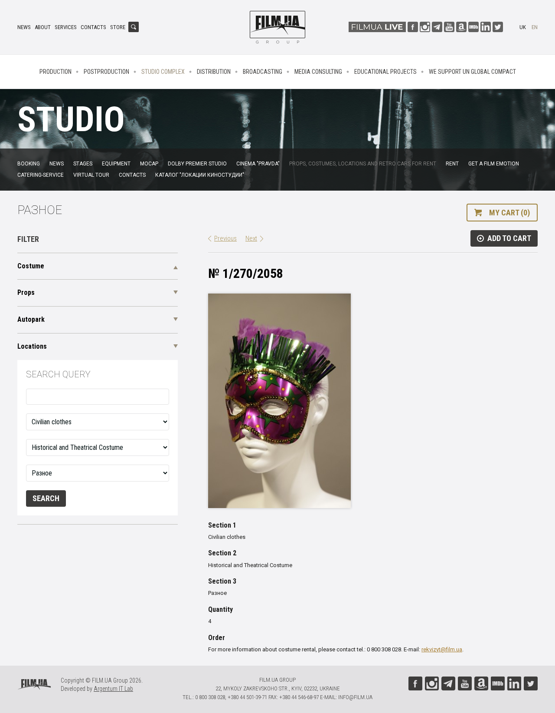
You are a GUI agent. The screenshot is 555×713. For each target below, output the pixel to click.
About (43, 27)
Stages (82, 164)
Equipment (116, 164)
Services (66, 27)
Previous (225, 238)
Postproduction (106, 71)
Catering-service (40, 175)
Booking (28, 164)
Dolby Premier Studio (197, 164)
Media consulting (318, 71)
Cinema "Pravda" (258, 164)
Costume (30, 266)
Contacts (93, 27)
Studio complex (163, 71)
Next (251, 238)
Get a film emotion (493, 164)
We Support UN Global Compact (472, 71)
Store (117, 27)
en (535, 27)
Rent (452, 164)
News (24, 27)
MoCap (149, 164)
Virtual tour (91, 175)
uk (522, 27)
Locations (32, 346)
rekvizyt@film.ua (441, 649)
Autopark (31, 319)
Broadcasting (262, 71)
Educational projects (385, 71)
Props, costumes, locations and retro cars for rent (362, 164)
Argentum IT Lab (113, 688)
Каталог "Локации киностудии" (199, 175)
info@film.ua (355, 697)
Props (26, 292)
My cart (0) (509, 212)
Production (55, 71)
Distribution (214, 71)
